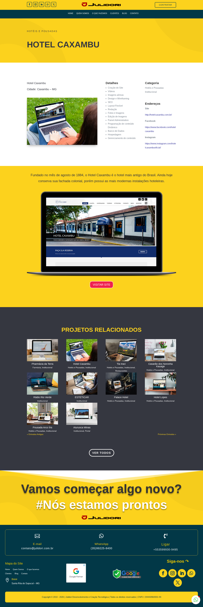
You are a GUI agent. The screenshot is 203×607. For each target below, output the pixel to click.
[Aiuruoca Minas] (81, 414)
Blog (124, 13)
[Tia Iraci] (121, 350)
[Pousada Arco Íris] (42, 414)
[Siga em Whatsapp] (47, 4)
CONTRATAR (165, 5)
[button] (195, 599)
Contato (134, 13)
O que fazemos (99, 13)
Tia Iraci (121, 364)
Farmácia (37, 367)
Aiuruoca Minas (81, 427)
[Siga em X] (53, 4)
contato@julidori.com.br (37, 548)
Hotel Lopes (160, 397)
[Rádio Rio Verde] (42, 383)
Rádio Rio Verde (42, 397)
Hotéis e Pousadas (76, 367)
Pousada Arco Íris (42, 427)
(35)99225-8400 (101, 548)
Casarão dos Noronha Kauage (160, 365)
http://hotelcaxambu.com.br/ (158, 115)
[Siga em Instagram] (35, 4)
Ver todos (101, 452)
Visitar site (101, 284)
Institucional (47, 367)
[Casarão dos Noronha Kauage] (160, 350)
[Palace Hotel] (121, 383)
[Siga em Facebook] (29, 4)
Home (70, 13)
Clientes (114, 13)
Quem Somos (82, 13)
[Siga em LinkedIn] (41, 4)
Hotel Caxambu (81, 364)
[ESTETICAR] (81, 383)
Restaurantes (121, 371)
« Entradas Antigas (35, 434)
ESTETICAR (82, 397)
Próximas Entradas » (167, 434)
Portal (87, 431)
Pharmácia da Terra (42, 364)
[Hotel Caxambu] (81, 350)
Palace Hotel (121, 397)
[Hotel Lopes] (160, 383)
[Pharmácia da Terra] (42, 350)
